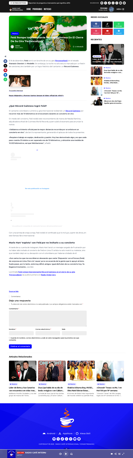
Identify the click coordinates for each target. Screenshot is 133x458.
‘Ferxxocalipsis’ (61, 61)
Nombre (12, 329)
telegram (119, 33)
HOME (28, 9)
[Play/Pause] (65, 453)
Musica (15, 34)
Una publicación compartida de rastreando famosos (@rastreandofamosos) (37, 226)
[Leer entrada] (107, 54)
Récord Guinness (73, 111)
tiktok (107, 26)
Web (63, 329)
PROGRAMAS (37, 9)
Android (51, 433)
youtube (107, 33)
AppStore (67, 433)
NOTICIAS (47, 9)
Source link (13, 291)
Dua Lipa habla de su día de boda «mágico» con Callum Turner (113, 71)
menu (119, 9)
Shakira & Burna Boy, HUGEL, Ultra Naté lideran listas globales (112, 82)
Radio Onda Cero (48, 275)
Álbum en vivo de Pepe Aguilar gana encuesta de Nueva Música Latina (113, 102)
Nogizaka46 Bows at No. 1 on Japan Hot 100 (45, 3)
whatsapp (119, 26)
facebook (96, 26)
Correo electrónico (43, 329)
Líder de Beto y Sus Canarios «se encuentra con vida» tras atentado (22, 389)
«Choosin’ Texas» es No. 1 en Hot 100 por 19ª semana (113, 92)
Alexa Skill (85, 433)
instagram (96, 33)
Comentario (14, 309)
